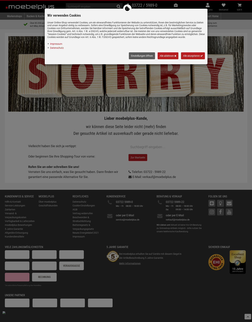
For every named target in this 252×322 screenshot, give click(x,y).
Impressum (56, 43)
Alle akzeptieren (191, 55)
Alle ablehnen (167, 55)
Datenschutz (57, 47)
